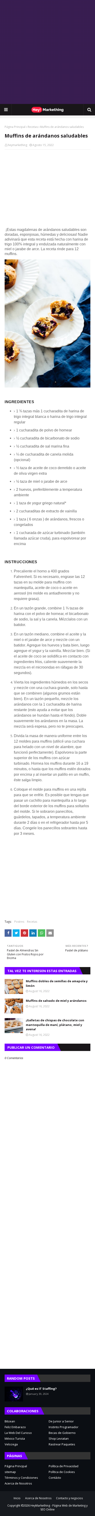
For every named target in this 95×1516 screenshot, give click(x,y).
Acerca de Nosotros (18, 1483)
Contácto (55, 1478)
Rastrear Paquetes (62, 1444)
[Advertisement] (47, 52)
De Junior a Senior (61, 1421)
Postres (19, 922)
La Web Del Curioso (18, 1433)
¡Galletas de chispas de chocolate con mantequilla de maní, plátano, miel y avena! (55, 1024)
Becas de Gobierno (62, 1433)
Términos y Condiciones (21, 1478)
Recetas (33, 127)
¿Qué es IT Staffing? (41, 1389)
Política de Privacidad (63, 1466)
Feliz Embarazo (15, 1427)
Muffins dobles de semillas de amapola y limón (57, 983)
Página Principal (15, 127)
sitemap (10, 1472)
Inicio (17, 1498)
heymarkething (17, 145)
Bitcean (10, 1421)
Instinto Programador (63, 1427)
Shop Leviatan (59, 1438)
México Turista (15, 1438)
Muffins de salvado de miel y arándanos (56, 1001)
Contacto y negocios (69, 1498)
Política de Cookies (62, 1472)
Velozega (11, 1444)
